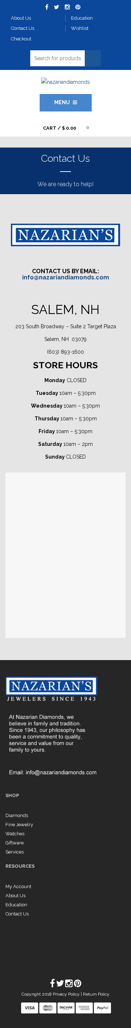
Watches (14, 833)
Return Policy (96, 994)
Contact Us (17, 914)
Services (14, 852)
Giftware (14, 842)
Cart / (59, 128)
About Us (15, 895)
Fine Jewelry (19, 824)
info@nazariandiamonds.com (65, 277)
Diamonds (16, 815)
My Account (18, 886)
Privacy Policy (67, 994)
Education (16, 904)
